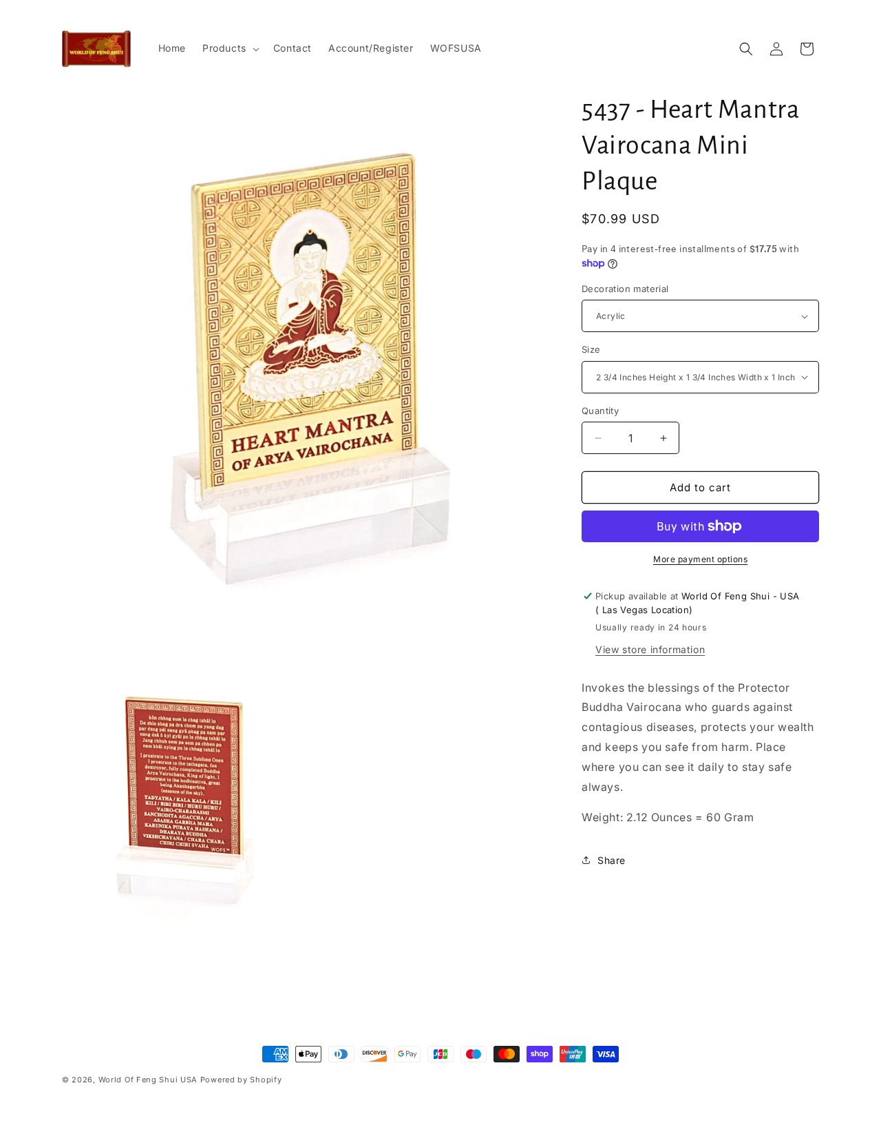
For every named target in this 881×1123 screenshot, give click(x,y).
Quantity (600, 410)
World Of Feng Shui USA (148, 1079)
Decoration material (625, 288)
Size (591, 349)
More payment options (700, 559)
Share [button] (611, 860)
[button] (229, 48)
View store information (650, 649)
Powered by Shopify (241, 1079)
